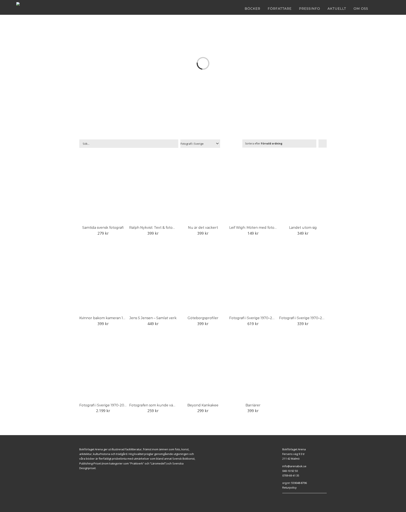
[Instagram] (288, 498)
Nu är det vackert (203, 228)
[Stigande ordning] (322, 143)
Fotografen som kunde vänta (154, 405)
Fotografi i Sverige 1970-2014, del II (108, 405)
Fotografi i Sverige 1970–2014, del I (258, 318)
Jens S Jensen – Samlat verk (153, 318)
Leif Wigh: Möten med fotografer (257, 228)
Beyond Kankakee (202, 405)
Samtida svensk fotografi (103, 228)
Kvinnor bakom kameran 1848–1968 (109, 318)
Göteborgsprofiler (203, 318)
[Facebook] (283, 498)
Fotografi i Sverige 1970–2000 (304, 318)
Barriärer (253, 405)
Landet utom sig (303, 228)
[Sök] (388, 8)
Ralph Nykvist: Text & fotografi (154, 228)
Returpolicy (289, 487)
